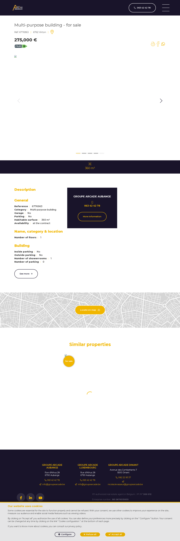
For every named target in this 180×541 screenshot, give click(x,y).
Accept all (117, 534)
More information (92, 216)
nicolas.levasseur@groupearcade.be (125, 484)
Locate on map (88, 310)
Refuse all (91, 534)
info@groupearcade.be (53, 484)
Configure (66, 534)
